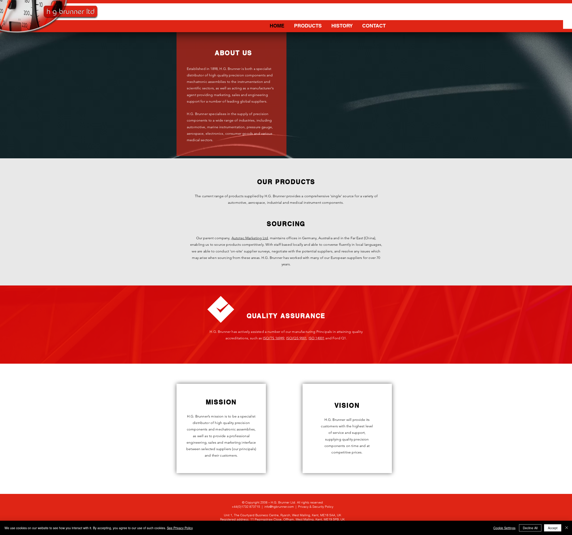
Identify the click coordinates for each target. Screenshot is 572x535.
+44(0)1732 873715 (246, 507)
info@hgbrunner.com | (281, 507)
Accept (552, 528)
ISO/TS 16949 (273, 338)
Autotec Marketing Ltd (249, 238)
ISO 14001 (316, 338)
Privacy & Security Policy (315, 507)
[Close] (566, 527)
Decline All (530, 528)
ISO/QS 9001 (296, 338)
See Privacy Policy (180, 528)
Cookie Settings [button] (504, 528)
